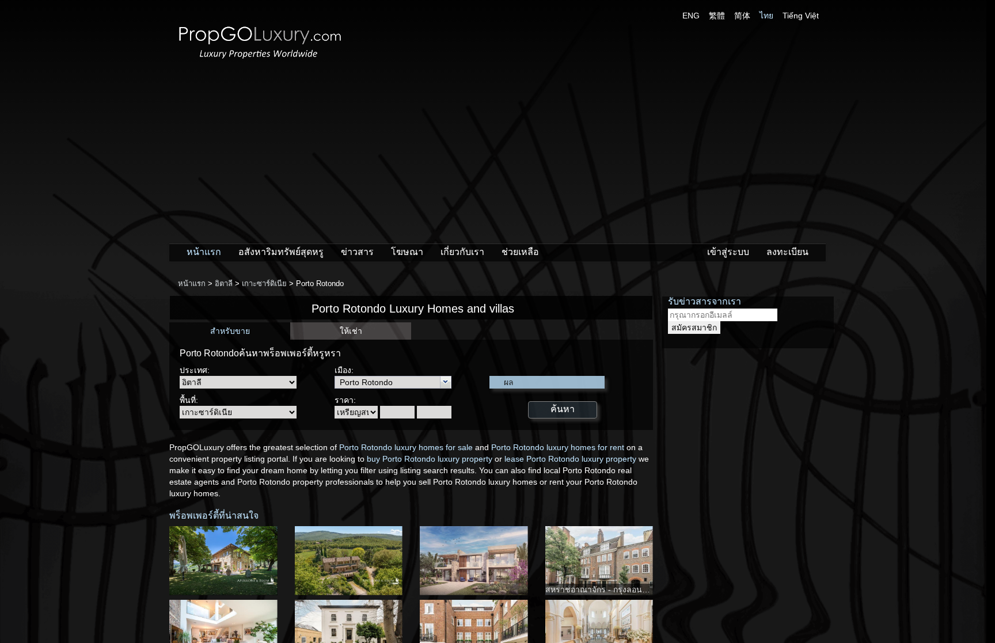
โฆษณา (407, 252)
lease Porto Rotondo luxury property (570, 458)
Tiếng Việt (801, 15)
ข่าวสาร (357, 252)
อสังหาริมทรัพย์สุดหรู (281, 252)
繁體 (717, 15)
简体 (742, 15)
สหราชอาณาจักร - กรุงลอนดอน (601, 589)
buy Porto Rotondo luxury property (429, 458)
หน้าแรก (204, 252)
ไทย (766, 15)
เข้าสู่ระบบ (728, 252)
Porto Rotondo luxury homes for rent (557, 447)
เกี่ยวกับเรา (462, 252)
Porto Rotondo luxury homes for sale (406, 447)
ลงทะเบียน (787, 252)
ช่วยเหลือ (520, 252)
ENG (691, 15)
